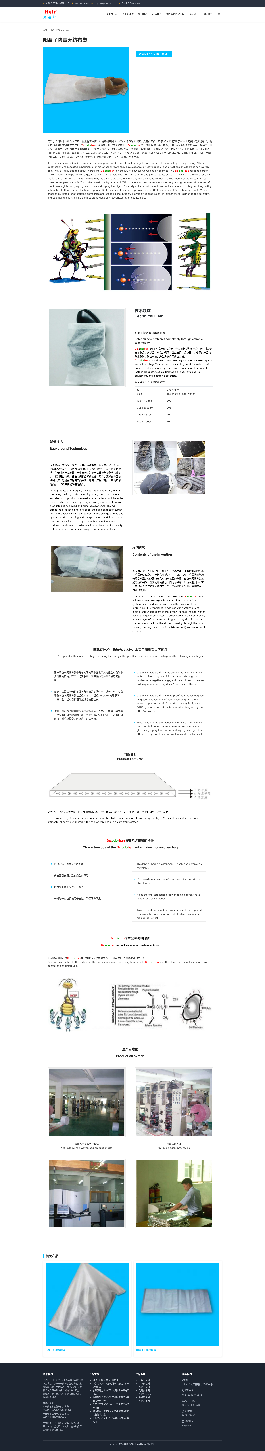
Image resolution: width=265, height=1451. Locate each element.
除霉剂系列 (144, 1387)
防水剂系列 (144, 1383)
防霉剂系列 (144, 1390)
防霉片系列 (144, 1401)
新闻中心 (142, 14)
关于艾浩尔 (128, 14)
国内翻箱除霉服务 (175, 14)
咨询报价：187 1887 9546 (153, 53)
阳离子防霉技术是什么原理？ (107, 1380)
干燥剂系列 (144, 1380)
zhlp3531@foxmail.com (105, 3)
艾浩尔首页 (111, 14)
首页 (45, 30)
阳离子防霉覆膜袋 (55, 1349)
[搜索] (219, 14)
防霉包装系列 (145, 1394)
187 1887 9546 (82, 3)
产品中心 (156, 14)
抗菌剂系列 (144, 1397)
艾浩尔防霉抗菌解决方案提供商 (132, 1444)
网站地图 (207, 14)
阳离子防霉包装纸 (146, 1349)
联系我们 (193, 14)
